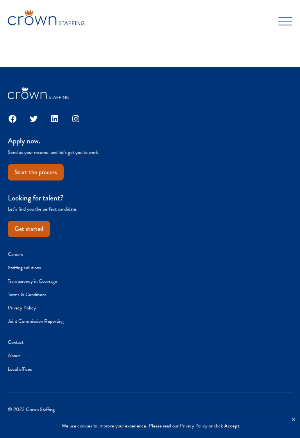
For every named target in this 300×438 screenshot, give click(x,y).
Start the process (35, 172)
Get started (28, 228)
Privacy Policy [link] (193, 426)
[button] (293, 420)
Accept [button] (231, 426)
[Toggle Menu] (285, 21)
